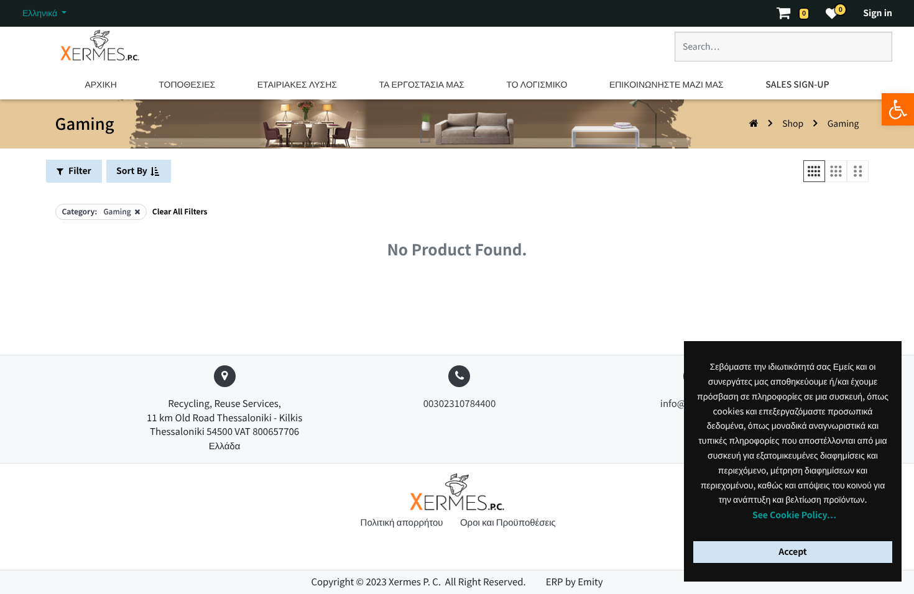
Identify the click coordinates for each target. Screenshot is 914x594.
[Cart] (789, 13)
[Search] (869, 51)
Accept (792, 552)
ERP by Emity (574, 581)
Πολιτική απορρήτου (403, 522)
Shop (792, 123)
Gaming (843, 123)
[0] (832, 13)
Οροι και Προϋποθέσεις (508, 522)
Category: (80, 211)
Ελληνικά (40, 13)
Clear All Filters (180, 211)
